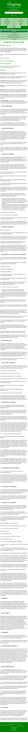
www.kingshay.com (7, 63)
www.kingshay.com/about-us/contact (7, 67)
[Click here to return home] (14, 7)
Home (1, 28)
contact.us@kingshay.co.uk (8, 60)
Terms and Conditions (6, 28)
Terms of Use (13, 28)
